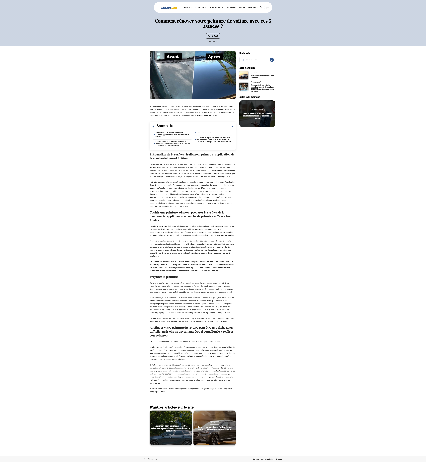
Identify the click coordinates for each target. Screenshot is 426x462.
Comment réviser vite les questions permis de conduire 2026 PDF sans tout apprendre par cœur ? (262, 88)
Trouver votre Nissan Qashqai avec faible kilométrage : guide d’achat (215, 428)
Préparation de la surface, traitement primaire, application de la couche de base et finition (172, 135)
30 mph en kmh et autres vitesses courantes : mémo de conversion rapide (257, 115)
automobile (155, 167)
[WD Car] (169, 7)
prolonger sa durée (203, 115)
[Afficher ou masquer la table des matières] (203, 126)
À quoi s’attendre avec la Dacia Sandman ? (262, 76)
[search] (261, 7)
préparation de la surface (163, 164)
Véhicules (213, 36)
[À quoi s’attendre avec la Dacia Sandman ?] (243, 75)
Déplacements (256, 82)
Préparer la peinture (203, 133)
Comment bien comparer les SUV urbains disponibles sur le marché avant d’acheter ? (171, 428)
